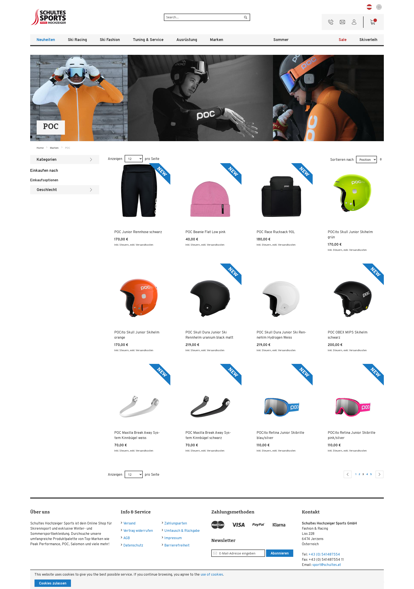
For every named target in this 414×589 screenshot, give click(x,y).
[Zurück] (347, 474)
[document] (207, 579)
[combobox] (207, 17)
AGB (126, 538)
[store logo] (62, 17)
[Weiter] (379, 474)
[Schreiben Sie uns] (342, 23)
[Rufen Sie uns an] (330, 23)
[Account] (354, 23)
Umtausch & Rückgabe (182, 531)
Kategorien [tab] (46, 159)
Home (40, 148)
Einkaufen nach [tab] (44, 170)
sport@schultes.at (326, 565)
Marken (54, 148)
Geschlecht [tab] (47, 190)
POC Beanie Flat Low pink (205, 232)
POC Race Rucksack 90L (276, 232)
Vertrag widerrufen (138, 531)
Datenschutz (133, 545)
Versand (129, 523)
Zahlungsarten (175, 523)
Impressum (173, 538)
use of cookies (212, 575)
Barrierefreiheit (177, 545)
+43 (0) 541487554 (324, 555)
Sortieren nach (342, 160)
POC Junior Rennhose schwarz (138, 232)
